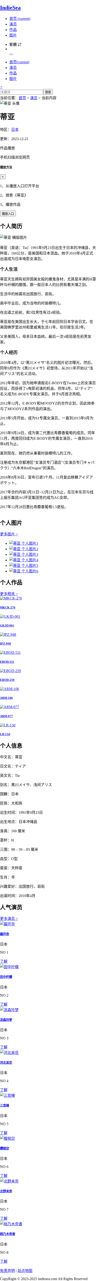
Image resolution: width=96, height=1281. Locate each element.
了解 (3, 961)
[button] (48, 152)
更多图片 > (9, 534)
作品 (13, 30)
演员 (13, 24)
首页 (19, 19)
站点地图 (24, 1271)
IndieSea (10, 8)
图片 (13, 35)
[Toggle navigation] (11, 54)
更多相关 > (9, 594)
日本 (15, 130)
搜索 (48, 92)
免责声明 (7, 1271)
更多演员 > (9, 919)
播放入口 (8, 213)
